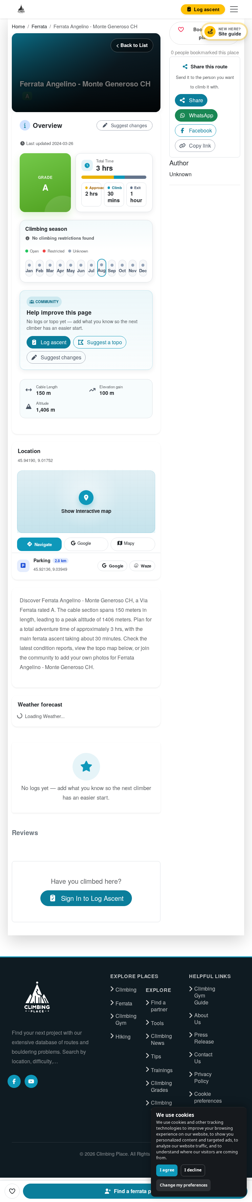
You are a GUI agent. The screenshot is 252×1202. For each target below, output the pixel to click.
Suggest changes (129, 125)
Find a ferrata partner (140, 1191)
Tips (156, 1056)
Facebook (200, 130)
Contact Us (203, 1058)
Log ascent (53, 342)
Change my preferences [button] (183, 1185)
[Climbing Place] (36, 997)
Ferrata (39, 26)
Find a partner (159, 1006)
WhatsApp (201, 115)
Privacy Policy (203, 1077)
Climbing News (161, 1039)
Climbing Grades (161, 1086)
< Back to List (132, 45)
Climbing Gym (126, 1019)
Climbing (126, 989)
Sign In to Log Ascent (92, 898)
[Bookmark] (12, 1191)
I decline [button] (192, 1170)
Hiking (123, 1036)
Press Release (204, 1038)
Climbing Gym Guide (204, 995)
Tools (157, 1023)
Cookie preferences (208, 1097)
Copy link (200, 145)
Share (196, 100)
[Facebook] (14, 1081)
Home (18, 26)
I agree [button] (167, 1170)
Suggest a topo (104, 342)
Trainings (162, 1070)
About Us (201, 1019)
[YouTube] (31, 1081)
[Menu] (234, 9)
